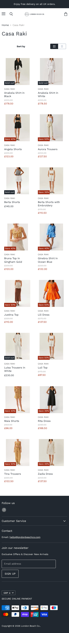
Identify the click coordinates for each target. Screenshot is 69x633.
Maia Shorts (11, 421)
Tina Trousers (12, 473)
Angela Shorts (13, 149)
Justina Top (11, 314)
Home (5, 25)
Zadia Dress (45, 473)
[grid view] (54, 46)
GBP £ (7, 593)
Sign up (10, 573)
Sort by (21, 46)
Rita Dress (44, 421)
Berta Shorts (12, 202)
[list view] (62, 46)
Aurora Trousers (47, 149)
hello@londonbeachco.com (25, 537)
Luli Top (43, 367)
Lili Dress (43, 314)
